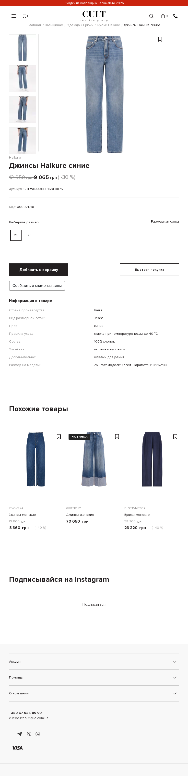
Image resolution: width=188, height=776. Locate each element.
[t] (20, 734)
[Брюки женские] (152, 465)
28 (30, 235)
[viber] (29, 734)
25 (16, 235)
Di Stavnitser (134, 508)
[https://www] (11, 734)
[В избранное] (160, 79)
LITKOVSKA (15, 508)
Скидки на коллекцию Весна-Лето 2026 (94, 3)
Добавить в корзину (38, 269)
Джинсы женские (22, 515)
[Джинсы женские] (36, 465)
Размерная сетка (165, 221)
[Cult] (94, 16)
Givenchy (73, 508)
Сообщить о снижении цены (37, 285)
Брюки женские (137, 515)
